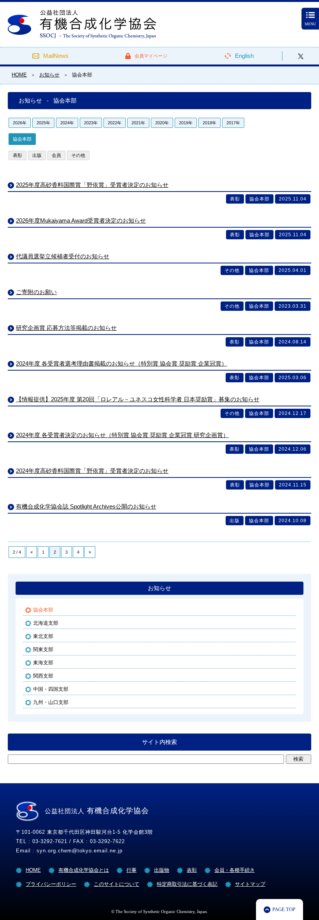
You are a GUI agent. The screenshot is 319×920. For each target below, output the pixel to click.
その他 (78, 155)
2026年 (19, 122)
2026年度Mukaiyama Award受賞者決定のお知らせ (81, 220)
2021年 (138, 122)
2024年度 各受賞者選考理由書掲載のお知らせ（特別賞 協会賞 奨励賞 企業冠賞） (121, 363)
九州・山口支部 (50, 702)
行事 (131, 870)
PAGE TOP (283, 909)
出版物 (161, 870)
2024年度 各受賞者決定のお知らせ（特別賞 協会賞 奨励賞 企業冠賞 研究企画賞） (122, 435)
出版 (37, 155)
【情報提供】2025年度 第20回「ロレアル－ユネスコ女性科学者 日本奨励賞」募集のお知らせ (137, 399)
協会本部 (22, 139)
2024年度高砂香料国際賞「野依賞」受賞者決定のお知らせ (92, 470)
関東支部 (43, 649)
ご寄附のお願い (36, 292)
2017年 (233, 122)
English (244, 55)
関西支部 (43, 676)
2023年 (91, 122)
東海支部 (43, 663)
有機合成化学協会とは (83, 870)
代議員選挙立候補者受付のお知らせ (62, 256)
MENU (310, 24)
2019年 (186, 122)
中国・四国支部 (50, 689)
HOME (33, 870)
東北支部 (43, 636)
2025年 (43, 122)
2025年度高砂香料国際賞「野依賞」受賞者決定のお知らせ (92, 184)
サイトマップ (250, 884)
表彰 (17, 155)
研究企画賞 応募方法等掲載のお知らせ (66, 327)
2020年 (162, 122)
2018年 (209, 122)
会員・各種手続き (234, 870)
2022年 (114, 122)
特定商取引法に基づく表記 (187, 884)
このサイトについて (116, 884)
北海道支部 (45, 623)
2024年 (67, 122)
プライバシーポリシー (51, 884)
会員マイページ (151, 56)
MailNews (55, 55)
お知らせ (159, 588)
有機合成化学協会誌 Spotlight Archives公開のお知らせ (86, 506)
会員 (56, 155)
